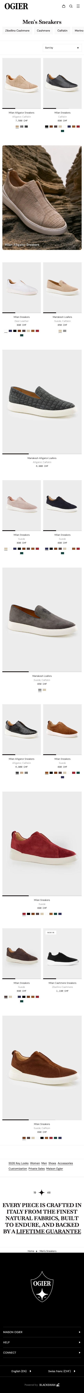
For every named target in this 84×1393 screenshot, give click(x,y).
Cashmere (43, 30)
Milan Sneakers (63, 112)
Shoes (52, 1163)
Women (35, 1163)
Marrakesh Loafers (62, 317)
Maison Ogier (54, 1168)
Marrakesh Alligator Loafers (42, 458)
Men (44, 1163)
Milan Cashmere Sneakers (62, 983)
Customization (18, 1168)
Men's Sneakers (48, 1251)
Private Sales (37, 1168)
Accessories (65, 1163)
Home (31, 1251)
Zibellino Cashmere (17, 30)
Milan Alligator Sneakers (21, 112)
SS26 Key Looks (19, 1163)
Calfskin (62, 30)
